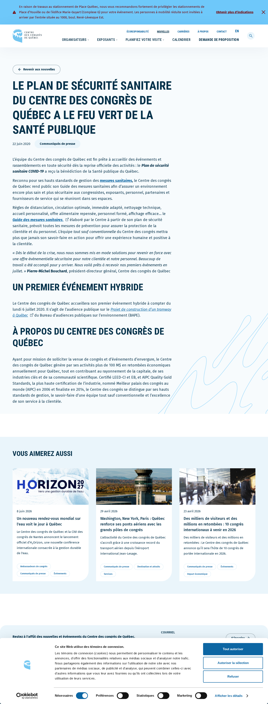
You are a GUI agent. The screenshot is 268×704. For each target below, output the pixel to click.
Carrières (183, 31)
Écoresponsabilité (138, 31)
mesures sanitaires (116, 180)
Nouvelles (163, 31)
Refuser (233, 676)
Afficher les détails (228, 696)
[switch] (123, 695)
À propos (203, 31)
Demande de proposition (219, 40)
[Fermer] (263, 12)
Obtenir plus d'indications (234, 12)
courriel (168, 632)
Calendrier (181, 40)
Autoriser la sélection (233, 663)
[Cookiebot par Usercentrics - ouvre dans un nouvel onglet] (27, 696)
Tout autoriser (233, 649)
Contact (222, 31)
